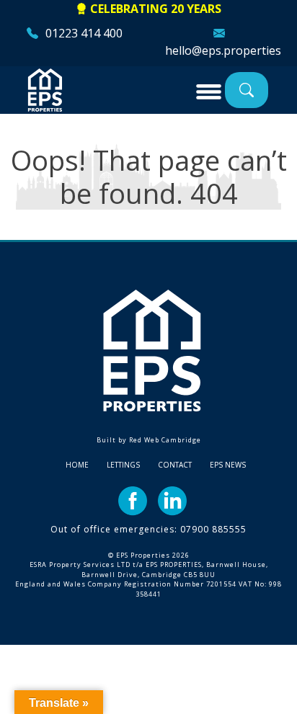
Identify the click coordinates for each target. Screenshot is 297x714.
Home (77, 465)
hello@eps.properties (223, 50)
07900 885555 (213, 529)
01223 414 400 (84, 33)
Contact (175, 465)
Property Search (246, 90)
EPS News (228, 465)
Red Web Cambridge (165, 440)
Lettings (123, 465)
